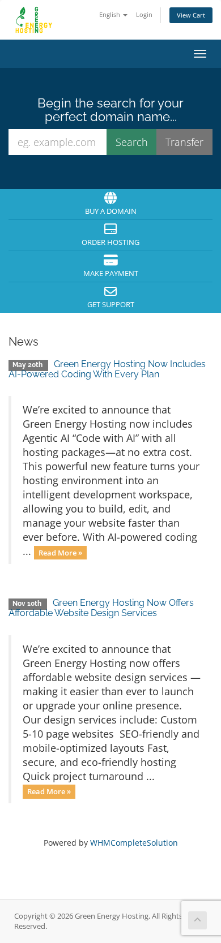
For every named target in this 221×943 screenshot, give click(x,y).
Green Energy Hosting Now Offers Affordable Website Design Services (101, 607)
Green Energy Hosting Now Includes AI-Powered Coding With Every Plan (107, 369)
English (110, 14)
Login (144, 14)
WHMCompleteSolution (134, 842)
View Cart (191, 15)
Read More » (60, 552)
